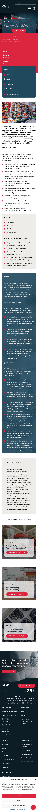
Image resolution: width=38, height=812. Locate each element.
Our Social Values (8, 759)
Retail (9, 229)
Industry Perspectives (28, 762)
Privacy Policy (23, 809)
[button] (35, 779)
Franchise (5, 763)
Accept (19, 796)
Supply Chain (11, 232)
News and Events (26, 754)
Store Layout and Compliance (7, 730)
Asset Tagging (6, 725)
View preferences (19, 805)
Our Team (5, 756)
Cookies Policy (14, 809)
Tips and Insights (26, 758)
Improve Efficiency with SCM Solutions (19, 703)
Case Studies (12, 36)
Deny (19, 800)
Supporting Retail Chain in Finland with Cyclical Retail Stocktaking (20, 244)
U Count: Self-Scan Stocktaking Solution (19, 701)
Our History (6, 752)
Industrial (10, 225)
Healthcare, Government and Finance (26, 721)
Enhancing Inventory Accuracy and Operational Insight (18, 253)
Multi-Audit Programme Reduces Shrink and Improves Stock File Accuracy (20, 259)
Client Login (25, 686)
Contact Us (9, 671)
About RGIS (6, 744)
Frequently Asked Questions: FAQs (26, 745)
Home (4, 36)
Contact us (19, 31)
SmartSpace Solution (14, 94)
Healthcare (10, 222)
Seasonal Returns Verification (17, 248)
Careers (4, 748)
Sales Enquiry (6, 776)
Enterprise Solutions (9, 715)
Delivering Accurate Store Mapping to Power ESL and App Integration (19, 264)
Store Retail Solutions (9, 735)
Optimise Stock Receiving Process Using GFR (19, 698)
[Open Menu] (29, 8)
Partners (5, 767)
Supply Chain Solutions (6, 720)
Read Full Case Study (17, 552)
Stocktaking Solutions (9, 711)
